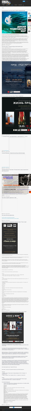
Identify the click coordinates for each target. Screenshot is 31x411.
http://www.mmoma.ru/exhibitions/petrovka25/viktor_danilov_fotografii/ (10, 218)
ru (27, 1)
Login (24, 1)
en (26, 1)
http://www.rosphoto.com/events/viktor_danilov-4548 (8, 217)
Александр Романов (6, 150)
